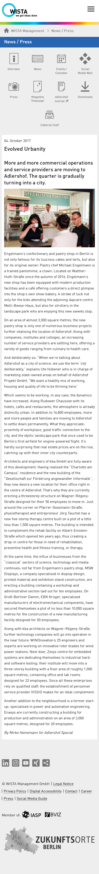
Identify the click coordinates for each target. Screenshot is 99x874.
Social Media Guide (32, 799)
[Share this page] (46, 763)
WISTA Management (27, 31)
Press (8, 799)
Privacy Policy (15, 791)
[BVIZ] (53, 815)
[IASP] (31, 815)
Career (86, 791)
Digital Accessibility (45, 791)
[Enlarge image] (49, 218)
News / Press (62, 31)
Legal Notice (63, 784)
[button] (5, 763)
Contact (71, 791)
